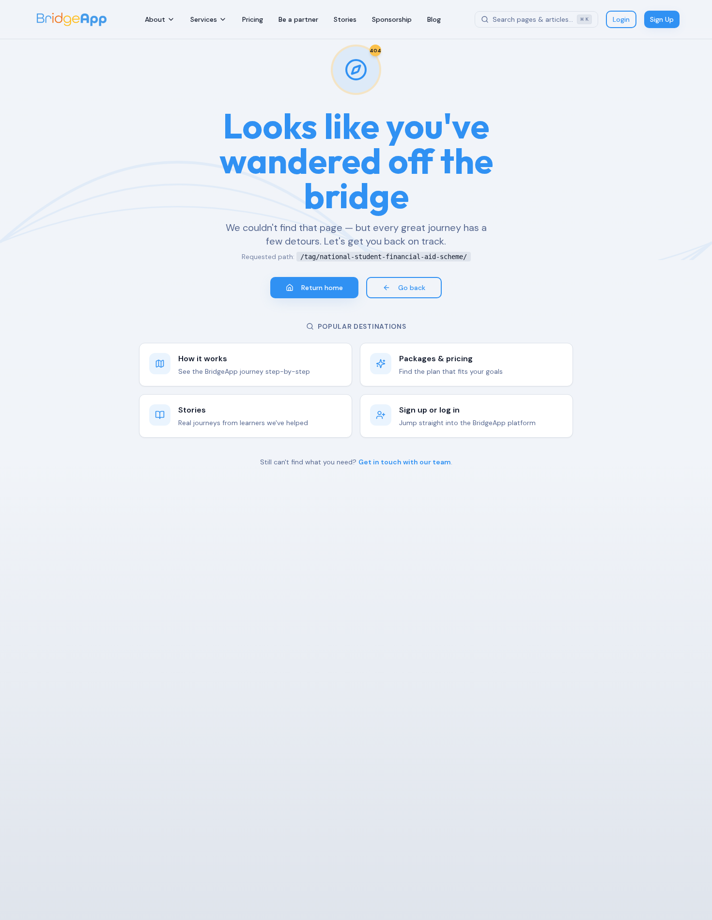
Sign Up (662, 19)
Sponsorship (392, 19)
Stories (345, 19)
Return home (322, 287)
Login (621, 19)
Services (203, 19)
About (155, 19)
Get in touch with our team (404, 462)
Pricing (252, 19)
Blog (434, 19)
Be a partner (298, 19)
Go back (411, 287)
